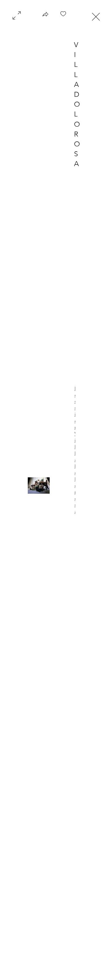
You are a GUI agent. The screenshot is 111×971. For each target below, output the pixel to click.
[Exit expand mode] (96, 16)
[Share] (45, 16)
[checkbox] (63, 16)
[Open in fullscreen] (17, 15)
